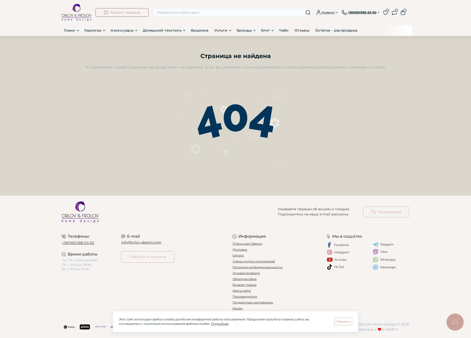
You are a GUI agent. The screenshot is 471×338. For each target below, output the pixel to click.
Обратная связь (245, 279)
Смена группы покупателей (254, 261)
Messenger (388, 267)
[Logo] (76, 12)
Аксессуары (122, 30)
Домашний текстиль (162, 30)
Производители (245, 296)
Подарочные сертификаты (253, 302)
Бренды (244, 30)
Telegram (387, 244)
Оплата (238, 255)
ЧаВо (283, 30)
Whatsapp (387, 259)
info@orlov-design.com (141, 242)
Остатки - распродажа (336, 30)
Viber (384, 252)
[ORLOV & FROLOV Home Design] (147, 211)
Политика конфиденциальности (257, 267)
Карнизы (93, 30)
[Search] (308, 12)
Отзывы (302, 30)
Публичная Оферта (247, 243)
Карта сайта (242, 290)
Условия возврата (246, 273)
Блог (265, 30)
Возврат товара (244, 285)
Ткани (69, 30)
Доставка (240, 249)
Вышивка (200, 30)
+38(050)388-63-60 (78, 243)
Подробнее (220, 324)
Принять (343, 321)
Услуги (220, 30)
